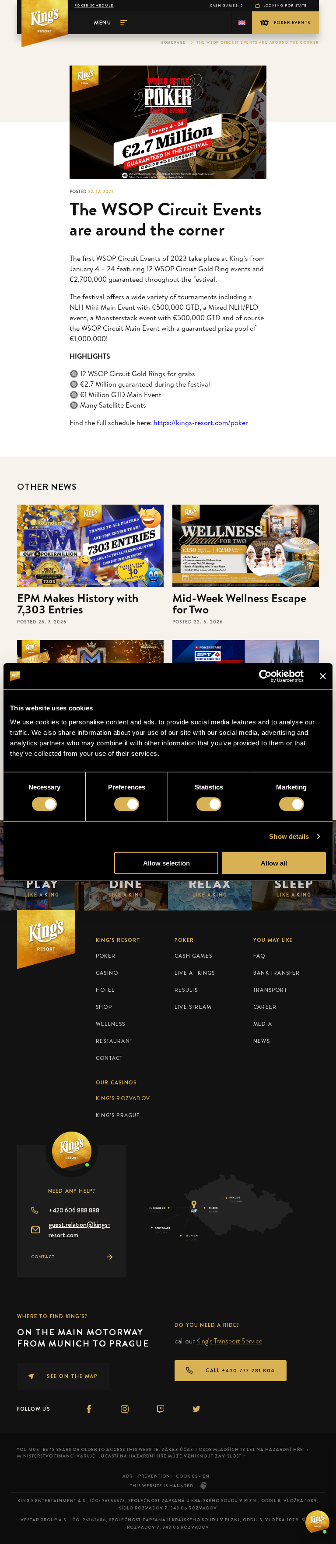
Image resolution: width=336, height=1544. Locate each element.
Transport (270, 990)
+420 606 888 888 (74, 1210)
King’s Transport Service (229, 1341)
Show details (289, 836)
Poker (106, 956)
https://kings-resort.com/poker (201, 422)
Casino (107, 973)
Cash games (193, 956)
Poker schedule (94, 5)
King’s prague (118, 1115)
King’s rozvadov (123, 1098)
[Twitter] (196, 1409)
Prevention (154, 1476)
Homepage (173, 42)
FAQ (259, 956)
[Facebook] (88, 1409)
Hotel (105, 990)
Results (186, 990)
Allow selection (166, 862)
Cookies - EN (193, 1476)
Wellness (111, 1024)
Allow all (274, 862)
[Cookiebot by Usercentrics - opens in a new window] (265, 676)
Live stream (193, 1007)
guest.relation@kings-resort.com (79, 1229)
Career (264, 1007)
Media (262, 1024)
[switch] (126, 804)
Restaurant (114, 1041)
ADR (127, 1476)
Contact (109, 1058)
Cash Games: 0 (226, 5)
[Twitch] (160, 1409)
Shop (104, 1007)
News (261, 1041)
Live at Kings (195, 973)
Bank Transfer (276, 973)
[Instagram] (124, 1409)
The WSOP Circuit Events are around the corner (257, 42)
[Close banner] (323, 676)
